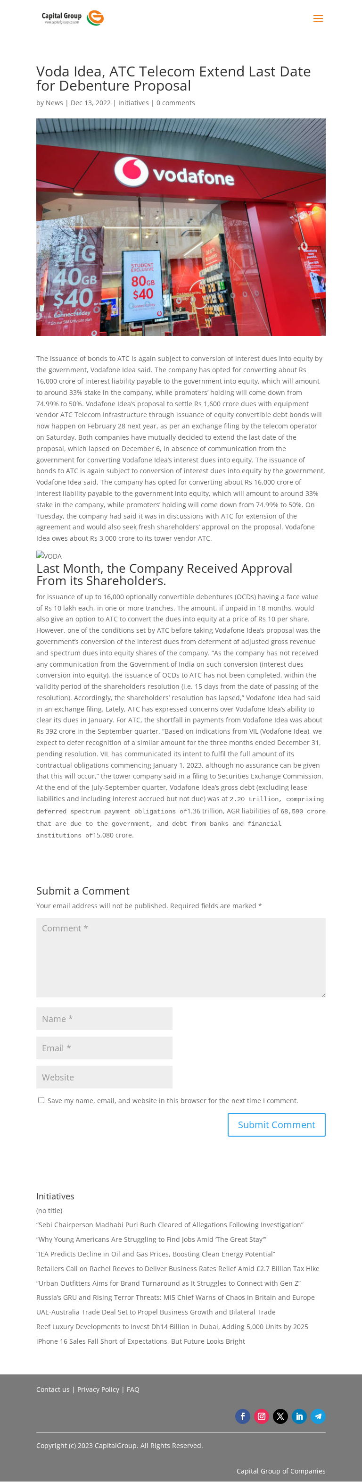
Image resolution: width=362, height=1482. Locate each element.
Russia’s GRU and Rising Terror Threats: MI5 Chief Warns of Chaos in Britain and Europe (175, 1297)
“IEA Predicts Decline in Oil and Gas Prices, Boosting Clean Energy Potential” (155, 1253)
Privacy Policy (98, 1389)
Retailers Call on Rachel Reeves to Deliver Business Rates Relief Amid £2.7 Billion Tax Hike (178, 1268)
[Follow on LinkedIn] (299, 1416)
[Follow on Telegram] (318, 1416)
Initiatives (133, 102)
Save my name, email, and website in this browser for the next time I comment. (173, 1100)
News (54, 102)
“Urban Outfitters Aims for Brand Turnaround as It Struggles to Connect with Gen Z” (168, 1283)
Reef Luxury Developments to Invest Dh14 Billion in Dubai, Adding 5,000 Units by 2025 (172, 1326)
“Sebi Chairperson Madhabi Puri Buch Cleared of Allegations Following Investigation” (170, 1224)
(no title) (49, 1210)
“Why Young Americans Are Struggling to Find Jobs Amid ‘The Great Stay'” (151, 1239)
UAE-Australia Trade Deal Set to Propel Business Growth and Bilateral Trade (156, 1311)
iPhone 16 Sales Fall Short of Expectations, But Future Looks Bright (140, 1341)
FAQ (133, 1389)
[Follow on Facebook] (242, 1416)
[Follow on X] (280, 1416)
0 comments (175, 102)
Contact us (53, 1389)
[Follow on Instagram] (261, 1416)
